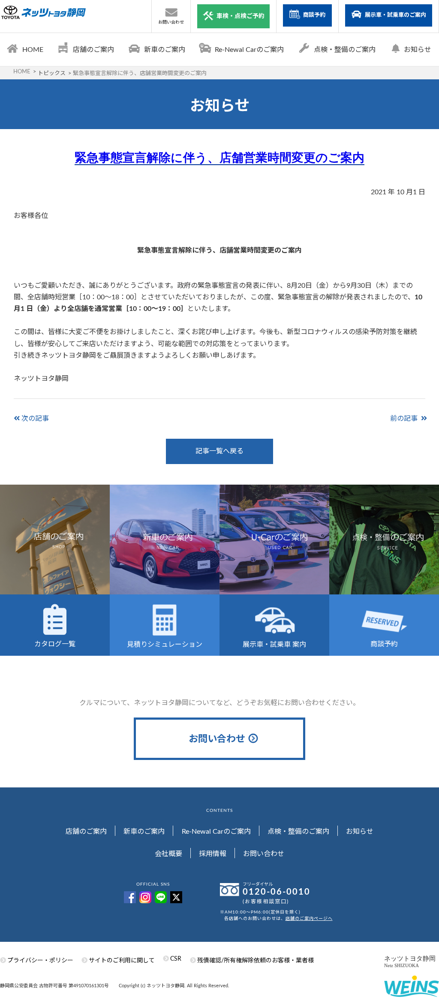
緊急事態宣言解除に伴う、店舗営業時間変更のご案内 (219, 157)
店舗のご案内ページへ (309, 919)
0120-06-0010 (276, 892)
